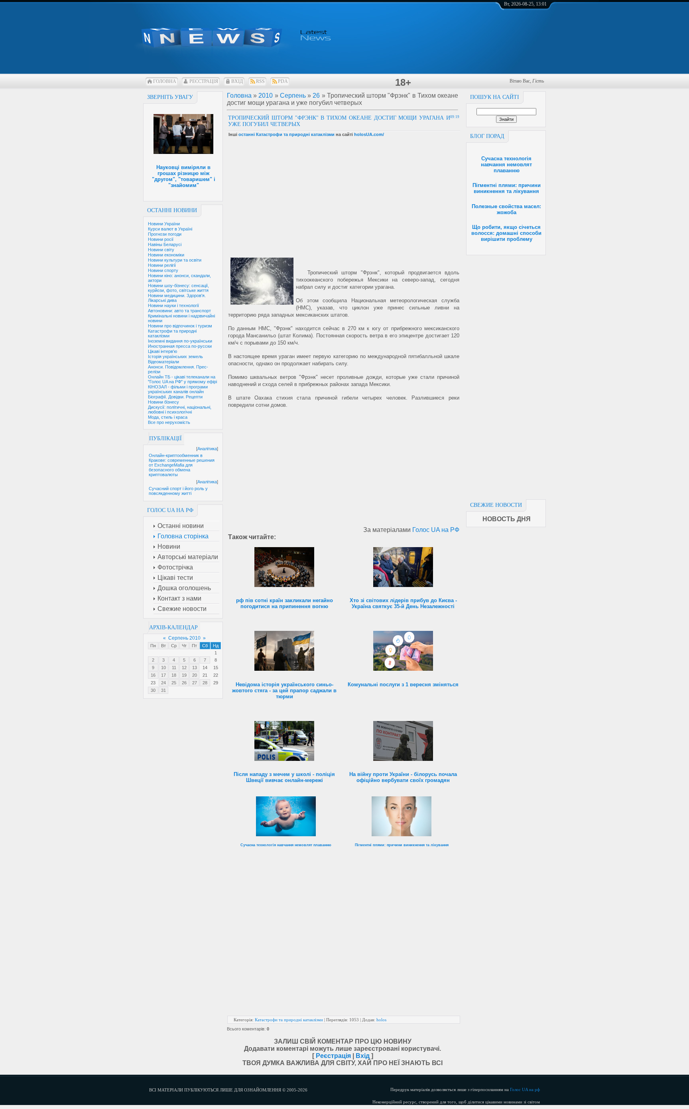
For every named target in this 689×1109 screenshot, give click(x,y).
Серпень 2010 (184, 638)
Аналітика (207, 448)
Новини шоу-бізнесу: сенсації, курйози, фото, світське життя (178, 288)
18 (173, 675)
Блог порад (487, 136)
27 (194, 682)
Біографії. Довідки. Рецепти (175, 396)
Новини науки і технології (173, 305)
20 (194, 675)
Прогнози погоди (164, 234)
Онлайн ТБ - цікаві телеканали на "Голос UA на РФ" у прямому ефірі (182, 379)
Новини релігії (162, 265)
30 (153, 690)
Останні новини (172, 210)
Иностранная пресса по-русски (180, 346)
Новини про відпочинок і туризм (180, 325)
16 (153, 675)
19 (184, 675)
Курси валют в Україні (170, 229)
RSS (260, 81)
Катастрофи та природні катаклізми (289, 1019)
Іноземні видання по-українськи (180, 341)
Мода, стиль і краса (167, 417)
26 (184, 682)
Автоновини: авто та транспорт (179, 310)
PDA (283, 81)
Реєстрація (203, 81)
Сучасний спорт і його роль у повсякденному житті (178, 491)
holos (381, 1019)
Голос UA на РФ (435, 529)
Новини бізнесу (163, 402)
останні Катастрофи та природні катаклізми (286, 134)
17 (163, 675)
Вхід (237, 81)
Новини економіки (166, 254)
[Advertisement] (506, 374)
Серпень (293, 95)
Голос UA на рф (525, 1089)
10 (163, 667)
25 (173, 682)
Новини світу (161, 249)
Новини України (164, 223)
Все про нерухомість (169, 422)
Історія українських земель (175, 356)
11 (174, 667)
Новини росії (160, 239)
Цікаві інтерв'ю (162, 351)
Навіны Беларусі (164, 244)
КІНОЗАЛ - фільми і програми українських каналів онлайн (178, 389)
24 (163, 682)
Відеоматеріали (163, 361)
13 (194, 667)
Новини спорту (163, 270)
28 (205, 682)
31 (163, 690)
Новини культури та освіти (174, 260)
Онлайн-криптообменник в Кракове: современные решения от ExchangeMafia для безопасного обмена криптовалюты (182, 465)
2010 (265, 95)
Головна (164, 81)
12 (184, 667)
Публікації (165, 438)
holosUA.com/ (369, 134)
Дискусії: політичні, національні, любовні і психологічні (179, 409)
